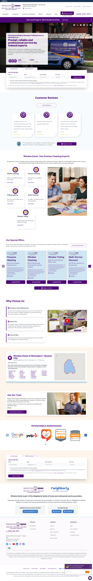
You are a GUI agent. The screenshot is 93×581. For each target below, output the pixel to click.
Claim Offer (16, 282)
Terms (33, 83)
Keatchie (33, 373)
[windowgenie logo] (16, 525)
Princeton (44, 372)
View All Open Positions (16, 412)
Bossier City (11, 376)
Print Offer (11, 276)
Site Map (72, 532)
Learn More (10, 182)
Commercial (30, 68)
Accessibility (43, 568)
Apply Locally (53, 538)
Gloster (21, 375)
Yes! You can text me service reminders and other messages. (23, 80)
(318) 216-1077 (13, 531)
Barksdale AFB (12, 371)
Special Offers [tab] (77, 6)
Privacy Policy (38, 83)
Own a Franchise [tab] (86, 6)
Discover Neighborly (29, 511)
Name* (9, 74)
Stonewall (44, 375)
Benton (10, 372)
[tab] (6, 14)
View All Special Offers (78, 245)
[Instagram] (87, 25)
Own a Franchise (54, 532)
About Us (52, 529)
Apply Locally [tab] (69, 6)
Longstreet (33, 377)
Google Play (69, 511)
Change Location (28, 8)
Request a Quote (78, 77)
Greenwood (22, 377)
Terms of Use (26, 568)
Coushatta (11, 377)
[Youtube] (81, 25)
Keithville (33, 375)
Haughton (33, 372)
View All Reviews (46, 105)
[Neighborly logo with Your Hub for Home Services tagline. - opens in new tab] (60, 489)
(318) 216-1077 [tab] (83, 14)
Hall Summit (33, 371)
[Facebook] (74, 25)
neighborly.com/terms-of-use (11, 272)
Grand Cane (22, 376)
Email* (25, 74)
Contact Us (53, 535)
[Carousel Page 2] (47, 444)
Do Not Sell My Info (52, 568)
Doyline (21, 371)
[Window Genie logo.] (11, 6)
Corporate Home (74, 535)
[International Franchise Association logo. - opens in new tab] (8, 548)
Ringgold (44, 373)
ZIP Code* (57, 74)
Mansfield (44, 371)
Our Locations (73, 529)
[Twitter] (77, 25)
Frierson (22, 373)
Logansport (33, 376)
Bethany (11, 373)
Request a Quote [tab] (68, 13)
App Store (57, 511)
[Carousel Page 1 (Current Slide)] (45, 444)
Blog (71, 526)
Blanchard (11, 375)
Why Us (52, 526)
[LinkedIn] (84, 25)
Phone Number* (43, 74)
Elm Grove (22, 372)
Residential (14, 68)
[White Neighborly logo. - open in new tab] (4, 1)
